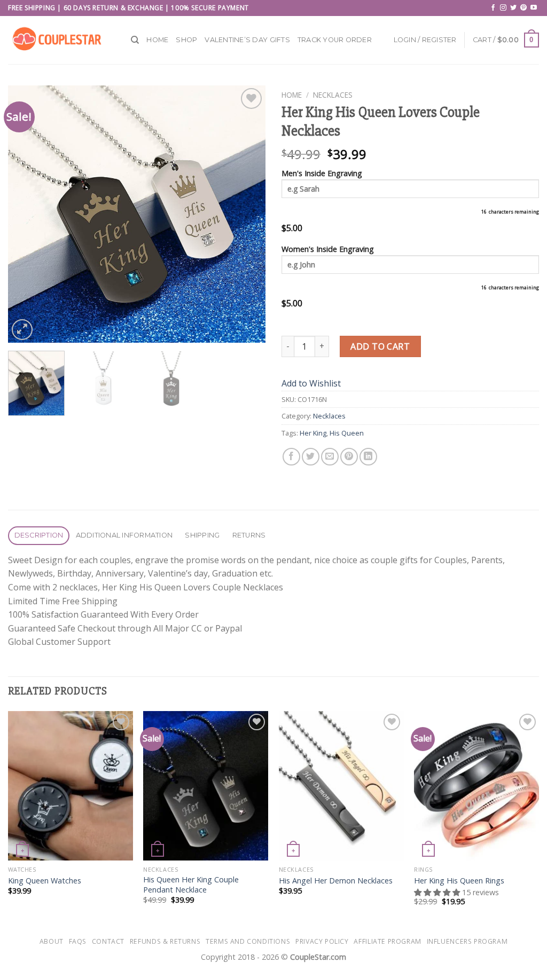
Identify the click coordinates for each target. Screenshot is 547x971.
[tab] (38, 535)
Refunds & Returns (165, 941)
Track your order (335, 40)
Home (157, 40)
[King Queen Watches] (70, 786)
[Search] (135, 40)
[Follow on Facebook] (493, 8)
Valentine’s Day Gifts (247, 40)
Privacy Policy (322, 941)
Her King (313, 433)
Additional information (124, 535)
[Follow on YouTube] (533, 8)
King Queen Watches (44, 881)
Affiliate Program (387, 941)
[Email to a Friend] (330, 456)
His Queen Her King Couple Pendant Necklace (191, 885)
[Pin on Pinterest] (349, 456)
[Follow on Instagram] (503, 8)
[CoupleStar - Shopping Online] (61, 40)
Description (39, 535)
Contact (108, 941)
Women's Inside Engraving (328, 249)
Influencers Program (467, 941)
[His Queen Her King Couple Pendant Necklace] (205, 786)
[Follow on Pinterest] (523, 8)
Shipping (202, 535)
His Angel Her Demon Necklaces (336, 881)
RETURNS (249, 535)
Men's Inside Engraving (322, 173)
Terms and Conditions (248, 941)
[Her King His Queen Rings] (476, 786)
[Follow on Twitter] (513, 8)
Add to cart (380, 346)
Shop (186, 40)
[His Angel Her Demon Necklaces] (341, 786)
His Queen (347, 433)
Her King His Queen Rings (459, 881)
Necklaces (333, 95)
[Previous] (26, 214)
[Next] (246, 214)
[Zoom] (22, 329)
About (52, 941)
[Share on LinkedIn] (368, 456)
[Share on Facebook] (291, 456)
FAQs (78, 941)
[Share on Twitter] (310, 456)
